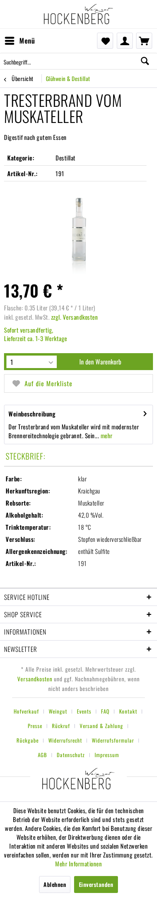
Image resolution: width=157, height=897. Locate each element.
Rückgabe (28, 740)
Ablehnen (54, 884)
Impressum (107, 755)
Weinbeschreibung (31, 413)
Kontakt (128, 711)
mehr (106, 435)
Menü (27, 40)
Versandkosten (34, 678)
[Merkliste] (105, 41)
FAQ (105, 711)
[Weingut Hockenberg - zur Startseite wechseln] (78, 14)
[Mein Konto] (125, 41)
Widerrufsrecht (65, 740)
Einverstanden (96, 884)
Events (84, 711)
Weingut (58, 711)
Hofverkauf (26, 711)
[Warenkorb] (144, 41)
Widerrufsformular (113, 740)
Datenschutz (71, 755)
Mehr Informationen (78, 863)
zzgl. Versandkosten (74, 316)
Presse (35, 726)
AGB (42, 755)
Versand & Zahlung (101, 726)
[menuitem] (19, 41)
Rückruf (61, 726)
